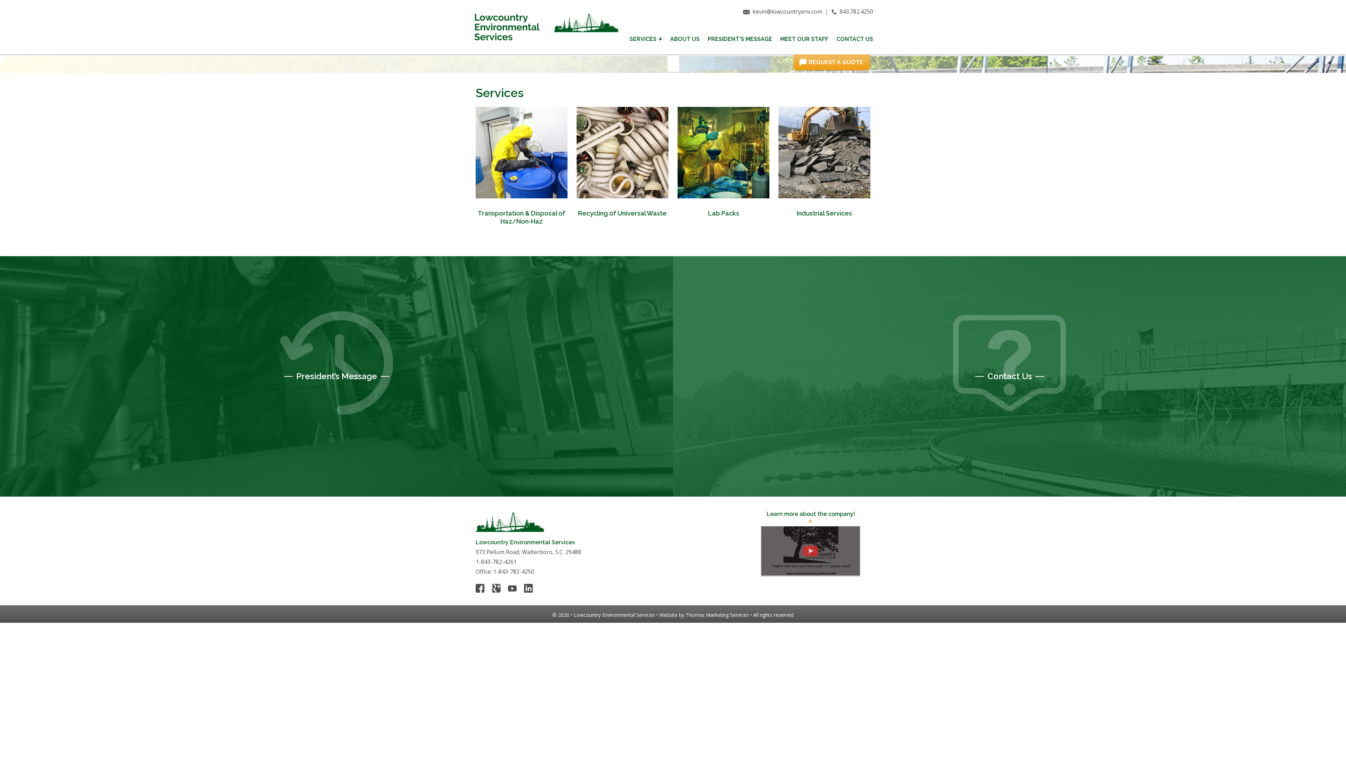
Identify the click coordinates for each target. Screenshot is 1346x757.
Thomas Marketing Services (717, 615)
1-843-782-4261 (496, 562)
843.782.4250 (856, 11)
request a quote (836, 62)
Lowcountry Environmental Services (614, 615)
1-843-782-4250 (513, 571)
